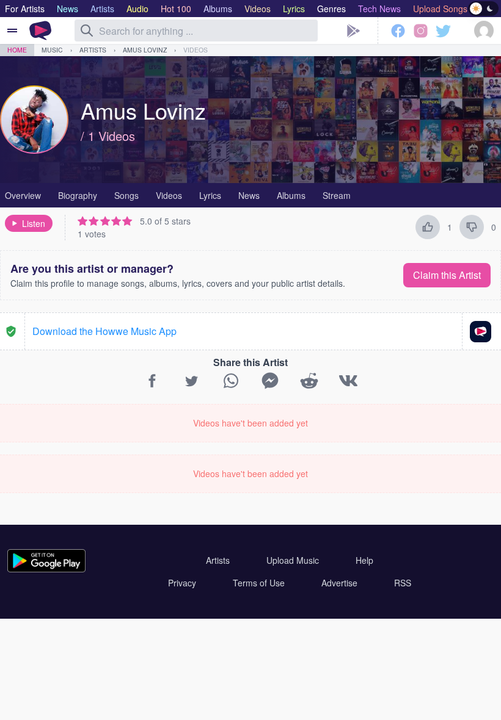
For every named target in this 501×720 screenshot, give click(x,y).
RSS (402, 583)
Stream (337, 195)
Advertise (339, 583)
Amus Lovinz (145, 49)
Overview (23, 195)
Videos (195, 49)
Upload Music (292, 560)
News (249, 195)
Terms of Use (259, 583)
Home (17, 49)
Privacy (182, 583)
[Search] (86, 30)
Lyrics (210, 195)
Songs (126, 195)
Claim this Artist (447, 275)
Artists (92, 49)
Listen (33, 223)
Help (364, 560)
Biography (77, 195)
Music (52, 49)
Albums (291, 195)
